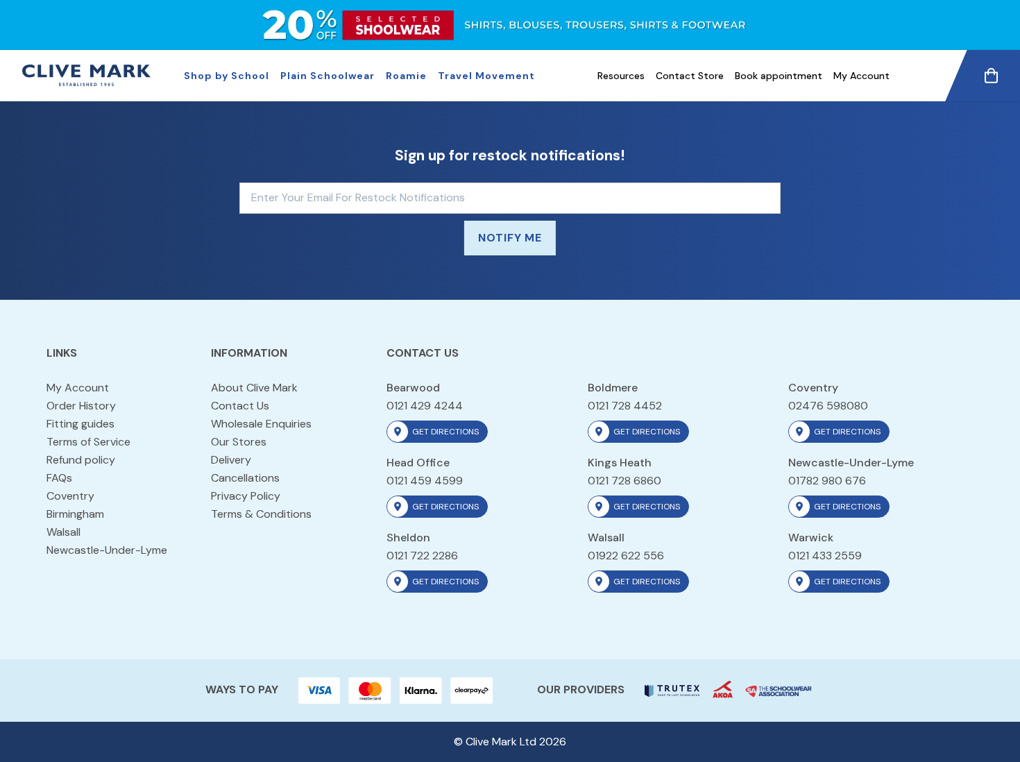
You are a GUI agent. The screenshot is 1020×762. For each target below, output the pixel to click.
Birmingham (75, 514)
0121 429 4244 (424, 405)
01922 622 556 (626, 555)
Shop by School (226, 75)
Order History (81, 405)
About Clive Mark (254, 387)
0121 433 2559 (825, 555)
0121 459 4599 (424, 480)
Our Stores (238, 441)
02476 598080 (828, 405)
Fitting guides (80, 423)
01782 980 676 (827, 480)
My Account (861, 75)
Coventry (70, 496)
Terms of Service (88, 441)
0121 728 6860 (624, 480)
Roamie (406, 75)
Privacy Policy (245, 496)
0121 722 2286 (422, 555)
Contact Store (690, 75)
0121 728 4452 (625, 405)
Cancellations (245, 478)
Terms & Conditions (261, 514)
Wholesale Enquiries (261, 423)
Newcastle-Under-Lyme (106, 550)
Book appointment (778, 75)
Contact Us (240, 405)
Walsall (63, 532)
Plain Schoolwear (327, 75)
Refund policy (80, 459)
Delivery (231, 459)
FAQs (59, 478)
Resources (621, 75)
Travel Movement (486, 75)
